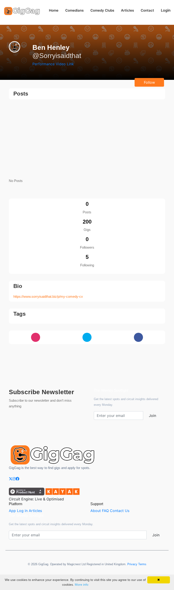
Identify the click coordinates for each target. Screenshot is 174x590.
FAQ (105, 510)
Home (53, 10)
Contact (147, 10)
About (95, 510)
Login (166, 10)
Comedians (74, 10)
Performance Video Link (53, 64)
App (12, 510)
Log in (22, 510)
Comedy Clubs (102, 10)
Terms (142, 564)
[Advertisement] (87, 139)
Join (152, 415)
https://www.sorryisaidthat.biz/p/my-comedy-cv (48, 296)
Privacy (132, 564)
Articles (127, 10)
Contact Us (119, 510)
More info (81, 584)
